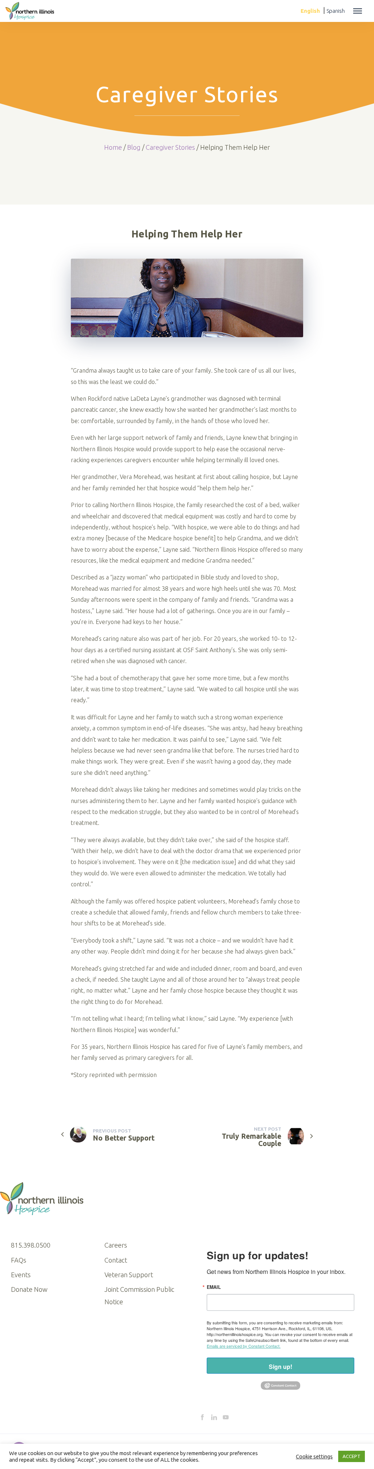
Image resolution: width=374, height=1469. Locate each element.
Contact (115, 1260)
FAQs (18, 1260)
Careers (115, 1245)
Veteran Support (128, 1274)
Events (21, 1274)
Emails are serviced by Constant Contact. (243, 1346)
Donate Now (29, 1289)
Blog (134, 147)
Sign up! (280, 1366)
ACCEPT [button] (351, 1456)
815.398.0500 (30, 1245)
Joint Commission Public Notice (139, 1295)
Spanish (336, 11)
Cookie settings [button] (314, 1456)
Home (113, 147)
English (310, 11)
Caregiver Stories (170, 147)
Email (214, 1287)
